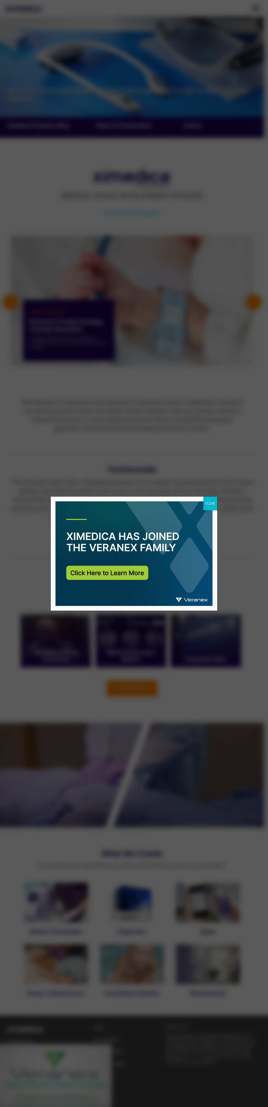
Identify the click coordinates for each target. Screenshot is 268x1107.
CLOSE (210, 503)
